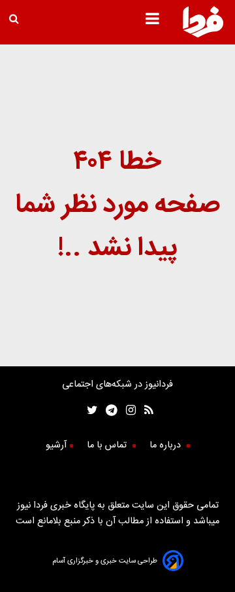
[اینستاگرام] (127, 412)
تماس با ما (108, 445)
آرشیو (56, 445)
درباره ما (166, 445)
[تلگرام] (107, 412)
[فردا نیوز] (203, 35)
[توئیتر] (89, 412)
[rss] (144, 412)
